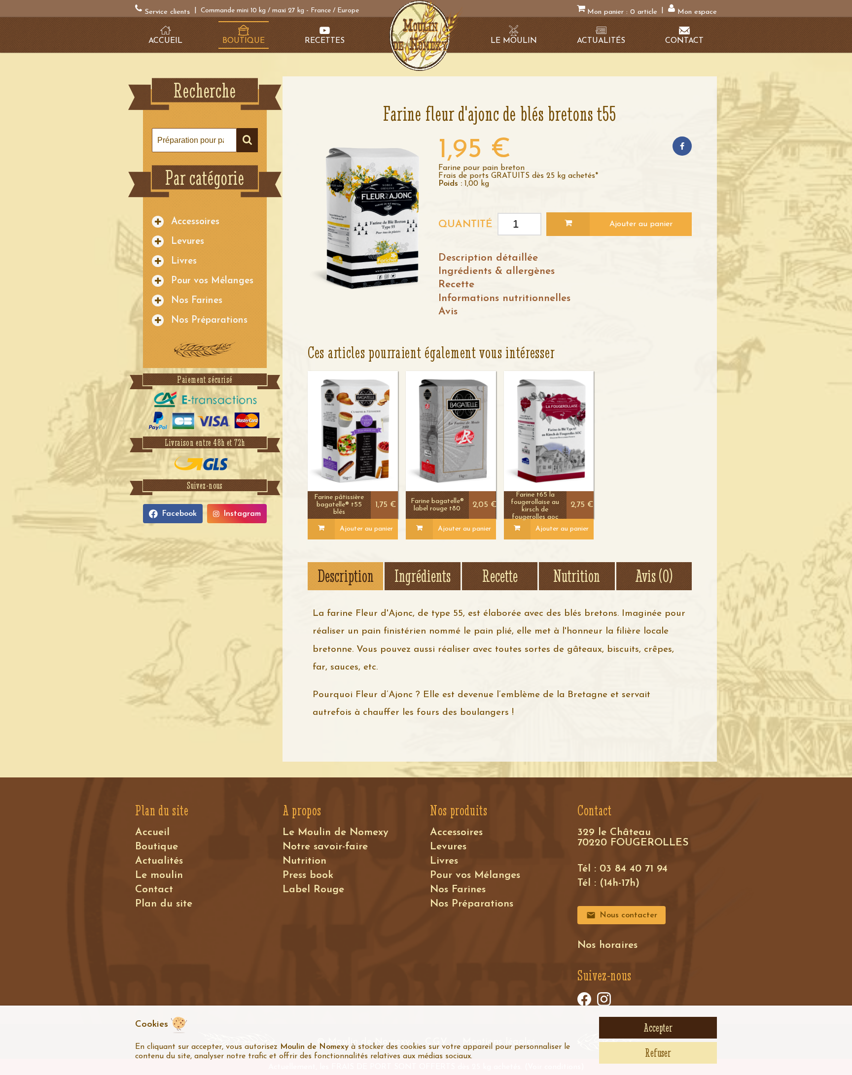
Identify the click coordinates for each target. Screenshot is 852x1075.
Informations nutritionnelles (504, 298)
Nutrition (576, 576)
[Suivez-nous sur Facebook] (584, 999)
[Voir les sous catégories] (158, 222)
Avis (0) (654, 576)
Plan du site (163, 904)
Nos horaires (607, 945)
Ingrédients (422, 576)
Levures (187, 241)
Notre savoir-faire (325, 846)
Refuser (658, 1053)
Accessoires (195, 222)
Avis (448, 311)
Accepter (658, 1028)
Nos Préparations (209, 320)
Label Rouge (313, 889)
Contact (154, 889)
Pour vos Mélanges (212, 281)
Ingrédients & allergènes (496, 271)
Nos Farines (196, 300)
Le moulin (159, 875)
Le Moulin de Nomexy (336, 832)
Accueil (152, 832)
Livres (184, 261)
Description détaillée (488, 258)
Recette (456, 284)
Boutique (156, 846)
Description (346, 576)
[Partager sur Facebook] (682, 146)
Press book (308, 875)
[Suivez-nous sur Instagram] (604, 999)
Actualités (159, 861)
